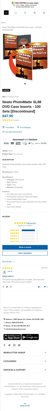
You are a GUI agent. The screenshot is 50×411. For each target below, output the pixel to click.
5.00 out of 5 (31, 223)
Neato (10, 151)
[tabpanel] (25, 57)
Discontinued (18, 154)
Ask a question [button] (25, 253)
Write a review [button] (25, 247)
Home (3, 23)
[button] (7, 120)
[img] (7, 268)
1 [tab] (25, 83)
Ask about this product (14, 132)
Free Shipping (25, 127)
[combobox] (21, 12)
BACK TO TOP (25, 406)
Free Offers (10, 127)
